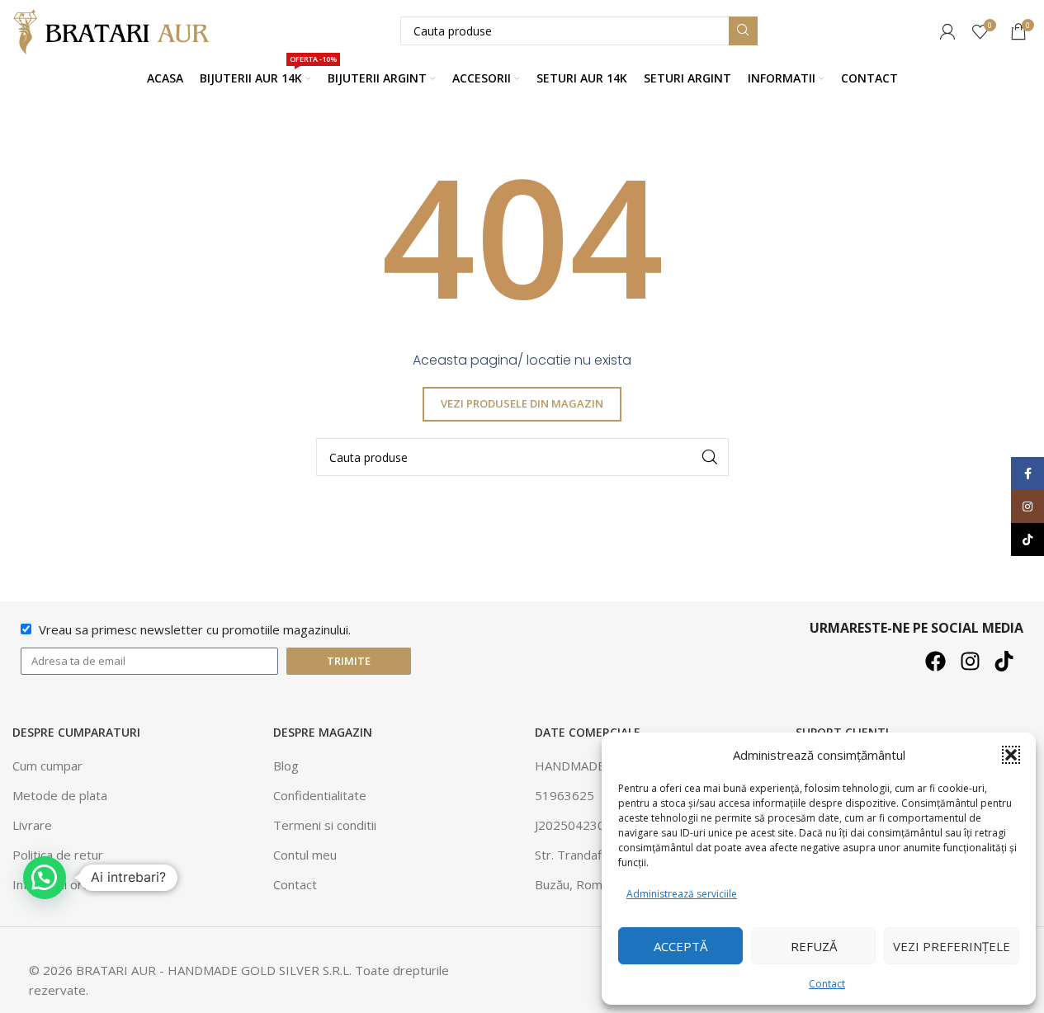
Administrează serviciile (681, 894)
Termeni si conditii (324, 825)
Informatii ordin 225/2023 (85, 884)
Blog (286, 765)
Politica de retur (57, 854)
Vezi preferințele (951, 946)
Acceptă (680, 946)
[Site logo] (115, 29)
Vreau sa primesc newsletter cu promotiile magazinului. (195, 629)
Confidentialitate (319, 795)
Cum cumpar (47, 765)
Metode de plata (59, 795)
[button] (1011, 755)
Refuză (814, 946)
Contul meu (305, 854)
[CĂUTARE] (743, 30)
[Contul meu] (947, 31)
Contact (827, 984)
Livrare (32, 825)
